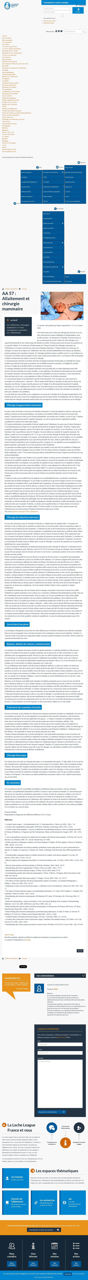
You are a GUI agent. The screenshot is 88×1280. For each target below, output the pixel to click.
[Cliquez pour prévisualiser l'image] (62, 306)
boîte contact (61, 1037)
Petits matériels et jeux (9, 151)
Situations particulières (9, 85)
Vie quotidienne (7, 89)
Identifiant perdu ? (49, 23)
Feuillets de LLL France (9, 102)
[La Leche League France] (11, 5)
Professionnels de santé (9, 149)
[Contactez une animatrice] (51, 1127)
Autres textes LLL (7, 117)
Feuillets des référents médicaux (12, 111)
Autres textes (6, 121)
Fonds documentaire (9, 98)
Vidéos (4, 106)
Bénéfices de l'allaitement (10, 76)
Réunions (5, 130)
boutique (28, 940)
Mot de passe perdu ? (50, 21)
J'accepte (68, 1274)
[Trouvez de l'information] (65, 1142)
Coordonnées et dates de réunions (41, 1230)
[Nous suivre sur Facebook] (59, 31)
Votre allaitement (8, 72)
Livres (4, 145)
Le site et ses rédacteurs (9, 55)
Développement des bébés (10, 94)
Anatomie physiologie (8, 74)
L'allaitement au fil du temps (11, 91)
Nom (39, 1041)
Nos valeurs (5, 44)
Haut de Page (9, 935)
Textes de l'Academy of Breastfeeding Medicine (16, 113)
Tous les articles (7, 96)
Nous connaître (7, 40)
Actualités (5, 70)
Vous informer (7, 59)
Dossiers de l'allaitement (9, 108)
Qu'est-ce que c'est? (8, 132)
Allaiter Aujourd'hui (11, 289)
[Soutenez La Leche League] (79, 1127)
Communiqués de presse (9, 123)
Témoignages (6, 126)
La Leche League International (11, 49)
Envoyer (24, 289)
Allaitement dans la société (10, 83)
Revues (4, 147)
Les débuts (5, 81)
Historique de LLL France (10, 51)
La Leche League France (9, 46)
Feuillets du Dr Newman (9, 104)
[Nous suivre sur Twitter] (61, 31)
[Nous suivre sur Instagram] (56, 31)
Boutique (5, 141)
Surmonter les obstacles (9, 87)
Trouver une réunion (8, 134)
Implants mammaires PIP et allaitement (25, 511)
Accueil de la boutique (9, 143)
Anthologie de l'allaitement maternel (13, 119)
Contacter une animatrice (9, 61)
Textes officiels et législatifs (10, 115)
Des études (5, 66)
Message (40, 1058)
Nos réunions (55, 1264)
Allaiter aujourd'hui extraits (10, 100)
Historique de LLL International (12, 53)
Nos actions (76, 1264)
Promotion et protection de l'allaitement (14, 68)
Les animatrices (7, 42)
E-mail (40, 1049)
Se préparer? (6, 79)
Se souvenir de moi (49, 18)
